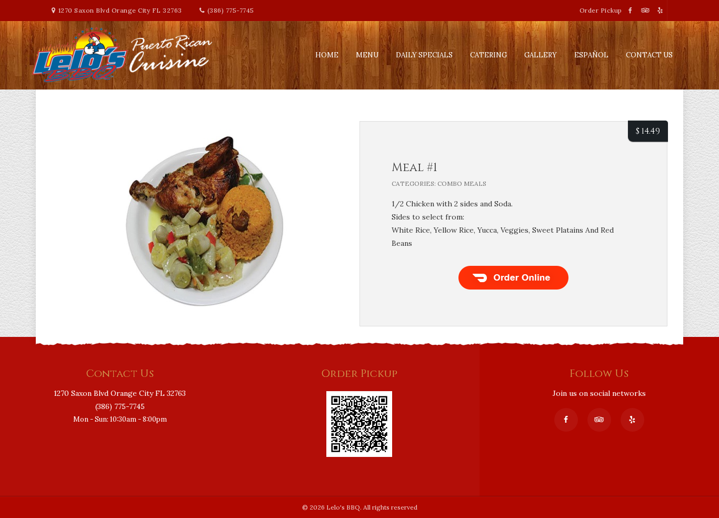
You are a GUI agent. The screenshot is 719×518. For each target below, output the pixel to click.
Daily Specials (424, 55)
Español (591, 55)
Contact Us (649, 55)
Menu (367, 55)
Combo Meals (461, 183)
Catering (488, 55)
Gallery (540, 55)
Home (326, 55)
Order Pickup (602, 10)
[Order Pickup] (359, 397)
